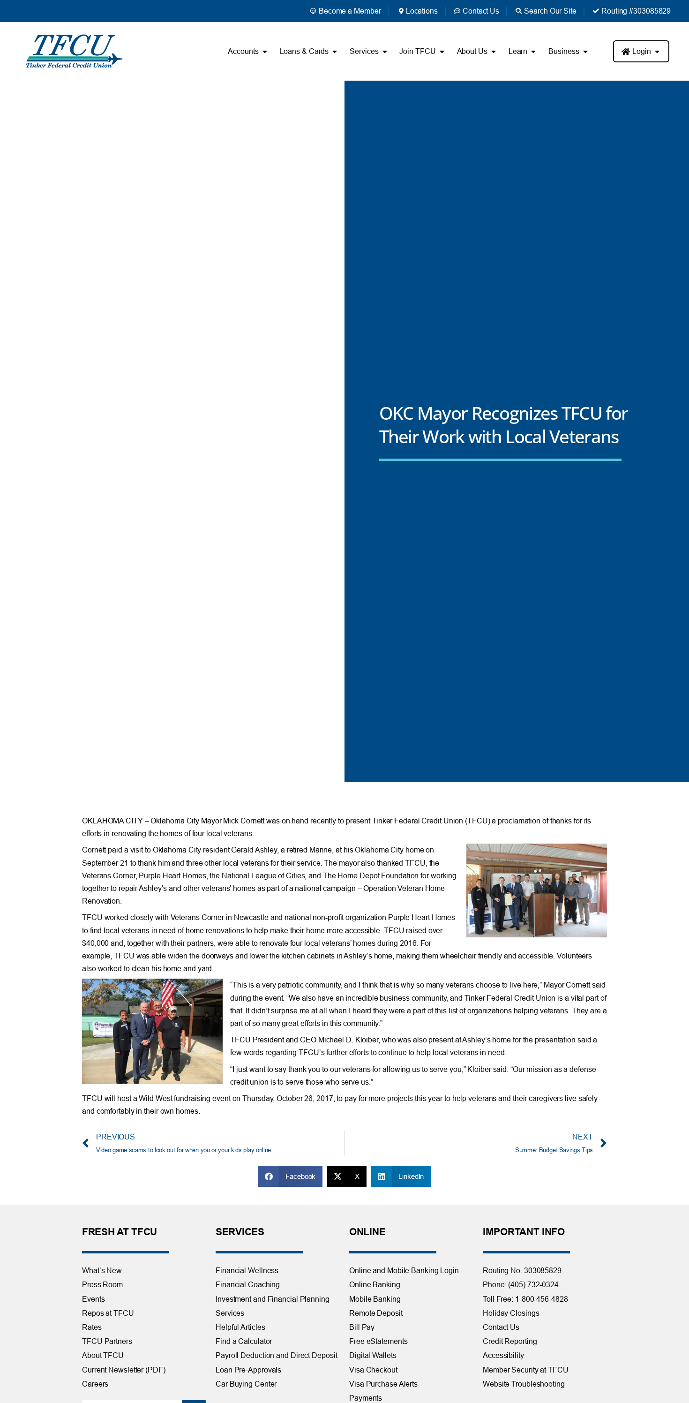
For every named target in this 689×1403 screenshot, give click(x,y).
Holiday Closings (511, 1313)
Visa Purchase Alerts (383, 1384)
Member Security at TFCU (526, 1369)
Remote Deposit (376, 1313)
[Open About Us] (493, 51)
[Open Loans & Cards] (334, 51)
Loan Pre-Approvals (248, 1369)
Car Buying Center (246, 1384)
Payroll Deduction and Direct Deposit (276, 1355)
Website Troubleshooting (524, 1384)
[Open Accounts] (265, 51)
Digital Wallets (373, 1355)
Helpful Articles (240, 1327)
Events (93, 1299)
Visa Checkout (373, 1369)
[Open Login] (657, 51)
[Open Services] (384, 51)
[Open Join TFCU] (442, 51)
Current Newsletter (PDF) (123, 1369)
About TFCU (103, 1355)
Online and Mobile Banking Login (404, 1270)
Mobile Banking (375, 1299)
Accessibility (503, 1355)
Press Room (102, 1284)
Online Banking (374, 1284)
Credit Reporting (510, 1341)
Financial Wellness (247, 1270)
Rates (92, 1327)
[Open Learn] (533, 51)
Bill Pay (361, 1327)
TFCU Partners (107, 1341)
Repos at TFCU (108, 1313)
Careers (95, 1384)
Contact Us (501, 1327)
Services (230, 1313)
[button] (290, 1176)
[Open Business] (585, 51)
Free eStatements (378, 1341)
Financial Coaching (248, 1284)
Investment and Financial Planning (273, 1299)
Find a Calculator (244, 1341)
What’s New (102, 1270)
